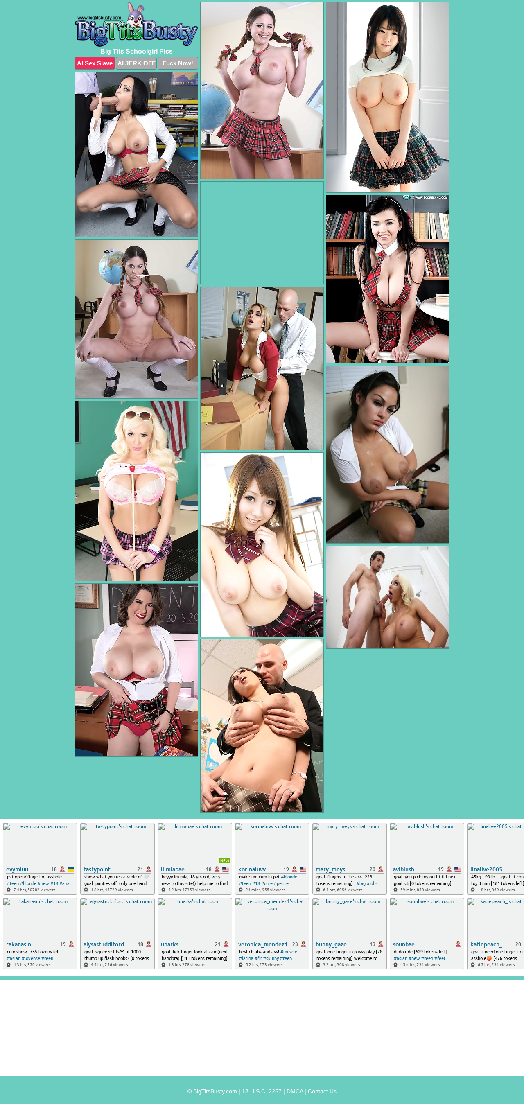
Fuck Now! (178, 63)
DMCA (295, 1091)
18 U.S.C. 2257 (262, 1091)
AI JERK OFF (136, 63)
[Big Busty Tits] (136, 24)
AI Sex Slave (95, 63)
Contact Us (322, 1091)
